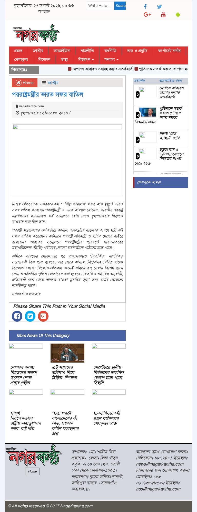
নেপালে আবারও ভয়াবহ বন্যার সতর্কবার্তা (100, 69)
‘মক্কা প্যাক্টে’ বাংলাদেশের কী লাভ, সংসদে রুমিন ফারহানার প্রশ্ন (65, 424)
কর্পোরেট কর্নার (169, 50)
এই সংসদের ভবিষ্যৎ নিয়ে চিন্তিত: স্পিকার (64, 373)
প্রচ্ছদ (18, 50)
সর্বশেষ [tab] (139, 80)
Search (120, 5)
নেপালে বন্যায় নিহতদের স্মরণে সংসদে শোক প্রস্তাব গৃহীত (23, 375)
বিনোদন (44, 59)
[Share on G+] (43, 316)
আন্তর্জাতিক (62, 50)
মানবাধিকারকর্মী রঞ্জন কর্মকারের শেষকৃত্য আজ (106, 418)
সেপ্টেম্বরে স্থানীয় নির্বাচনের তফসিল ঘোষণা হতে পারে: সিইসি (108, 375)
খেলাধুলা (21, 59)
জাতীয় (38, 50)
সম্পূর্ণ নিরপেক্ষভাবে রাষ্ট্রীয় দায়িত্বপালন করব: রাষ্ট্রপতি (25, 421)
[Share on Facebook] (17, 316)
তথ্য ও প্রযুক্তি (137, 50)
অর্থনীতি (110, 50)
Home (28, 83)
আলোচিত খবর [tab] (170, 80)
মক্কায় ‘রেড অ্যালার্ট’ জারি (169, 136)
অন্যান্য (110, 59)
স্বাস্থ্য (64, 59)
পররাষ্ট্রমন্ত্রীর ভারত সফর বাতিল (47, 94)
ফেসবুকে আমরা (149, 182)
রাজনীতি (87, 50)
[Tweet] (30, 316)
